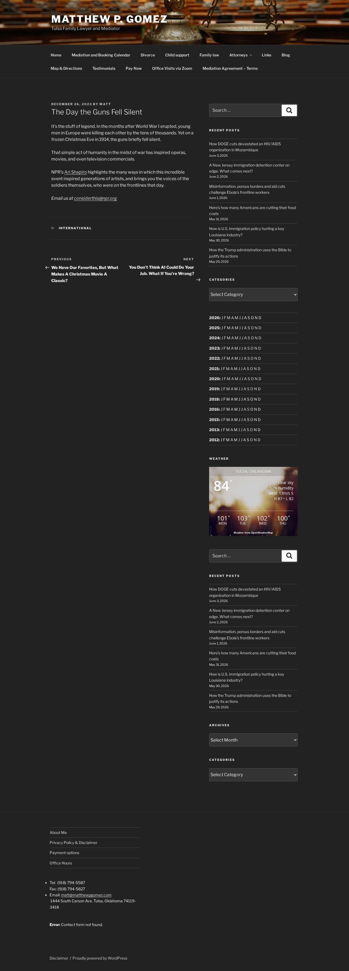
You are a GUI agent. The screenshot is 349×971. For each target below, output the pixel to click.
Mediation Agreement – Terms (230, 68)
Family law (209, 55)
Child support (177, 55)
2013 (214, 429)
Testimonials (103, 68)
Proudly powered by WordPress (100, 958)
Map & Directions (66, 68)
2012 (214, 439)
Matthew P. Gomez (109, 19)
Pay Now (134, 68)
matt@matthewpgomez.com (86, 895)
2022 (214, 358)
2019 (214, 388)
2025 (214, 327)
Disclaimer (59, 958)
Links (266, 55)
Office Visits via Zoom (172, 68)
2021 (214, 368)
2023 (214, 348)
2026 (214, 317)
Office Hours (61, 863)
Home (56, 55)
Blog (286, 55)
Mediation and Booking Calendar (101, 55)
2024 (214, 337)
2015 (214, 419)
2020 (214, 378)
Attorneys (238, 55)
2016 (214, 409)
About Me (58, 832)
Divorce (148, 55)
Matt (105, 104)
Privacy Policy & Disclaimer (73, 842)
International (75, 228)
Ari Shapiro (75, 172)
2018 (214, 399)
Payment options (64, 852)
